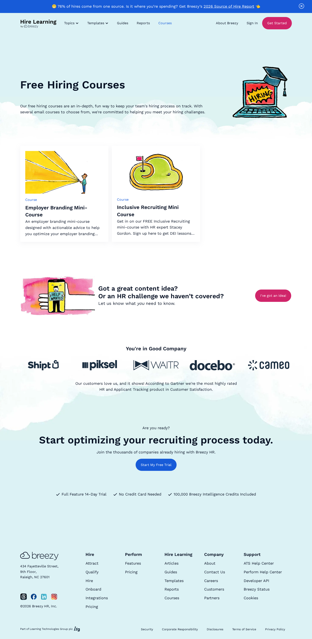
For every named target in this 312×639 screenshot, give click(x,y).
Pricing (92, 606)
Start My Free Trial (156, 465)
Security (147, 629)
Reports (143, 23)
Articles (171, 563)
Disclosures (215, 629)
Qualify (92, 572)
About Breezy (227, 23)
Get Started (277, 23)
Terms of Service (244, 629)
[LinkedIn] (44, 596)
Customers (214, 589)
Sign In (252, 23)
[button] (71, 23)
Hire (89, 580)
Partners (211, 598)
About (209, 563)
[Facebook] (33, 596)
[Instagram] (54, 596)
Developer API (256, 580)
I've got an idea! (273, 296)
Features (133, 563)
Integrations (97, 598)
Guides (122, 23)
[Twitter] (23, 596)
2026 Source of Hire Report (229, 6)
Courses (165, 23)
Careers (211, 580)
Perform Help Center (263, 572)
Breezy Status (257, 589)
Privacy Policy (275, 629)
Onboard (93, 589)
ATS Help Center (259, 563)
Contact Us (214, 572)
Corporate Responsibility (180, 629)
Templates (174, 580)
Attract (92, 563)
